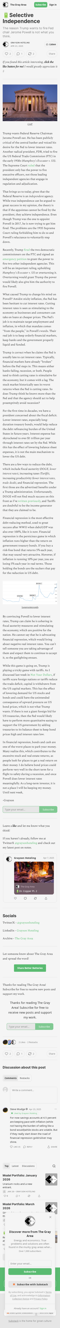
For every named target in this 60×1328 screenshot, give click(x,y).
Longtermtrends (30, 607)
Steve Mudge (17, 1109)
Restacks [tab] (25, 1078)
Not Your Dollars (41, 675)
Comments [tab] (10, 1078)
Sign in (53, 4)
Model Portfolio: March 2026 (18, 1206)
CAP (30, 124)
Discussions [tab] (28, 1166)
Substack (13, 1320)
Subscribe (41, 4)
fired (27, 250)
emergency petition (15, 259)
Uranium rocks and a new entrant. (17, 1185)
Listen (52, 44)
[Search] (54, 1166)
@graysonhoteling (26, 843)
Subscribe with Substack (32, 1284)
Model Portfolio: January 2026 (20, 1177)
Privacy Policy (40, 1298)
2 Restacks (32, 1042)
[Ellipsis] (55, 1109)
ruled (31, 165)
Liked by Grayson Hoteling (25, 1113)
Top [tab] (6, 1166)
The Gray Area (24, 938)
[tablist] (17, 1078)
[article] (30, 1185)
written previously (29, 501)
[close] (50, 1217)
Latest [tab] (15, 1166)
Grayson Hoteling (20, 43)
